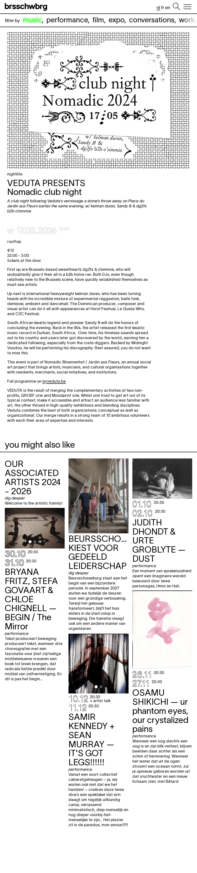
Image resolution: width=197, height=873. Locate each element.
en (167, 7)
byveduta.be (54, 381)
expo (116, 20)
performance (67, 20)
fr (162, 7)
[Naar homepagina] (27, 7)
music (32, 20)
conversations (151, 20)
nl (158, 7)
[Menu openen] (187, 7)
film (98, 20)
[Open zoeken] (176, 7)
